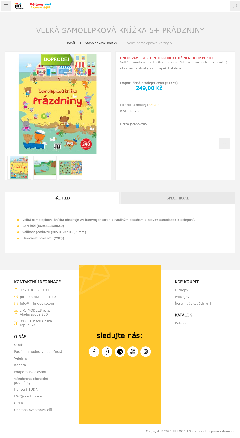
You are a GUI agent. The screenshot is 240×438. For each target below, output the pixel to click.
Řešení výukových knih (193, 303)
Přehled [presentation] (62, 198)
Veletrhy (21, 358)
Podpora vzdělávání (30, 372)
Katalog (181, 323)
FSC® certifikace (28, 396)
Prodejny (182, 297)
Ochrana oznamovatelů (33, 410)
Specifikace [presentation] (178, 198)
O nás (18, 345)
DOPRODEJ (56, 59)
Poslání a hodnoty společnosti (38, 351)
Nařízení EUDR (26, 389)
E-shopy (181, 290)
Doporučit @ (224, 143)
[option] (19, 168)
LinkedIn (120, 351)
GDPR (18, 403)
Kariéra (20, 365)
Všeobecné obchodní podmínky (31, 381)
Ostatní (154, 105)
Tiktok (107, 351)
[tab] (62, 198)
